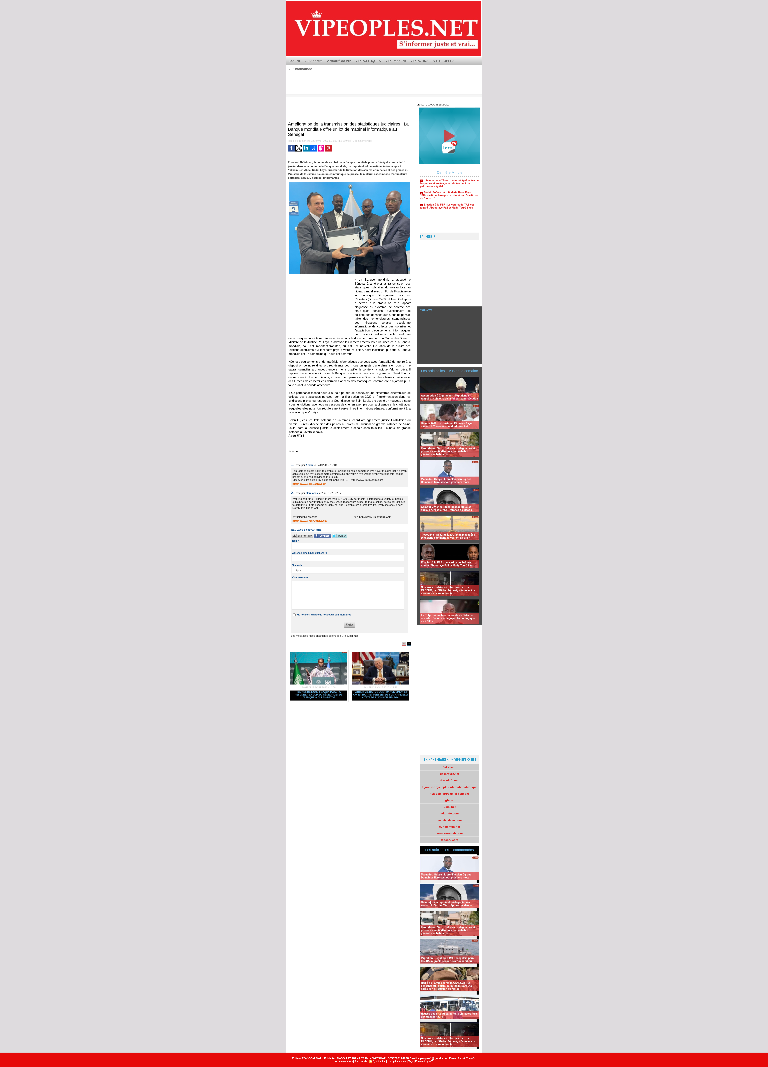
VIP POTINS (420, 61)
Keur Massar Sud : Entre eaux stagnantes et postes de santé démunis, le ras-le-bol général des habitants (448, 451)
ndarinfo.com (449, 813)
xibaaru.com (449, 839)
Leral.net (450, 806)
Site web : (297, 565)
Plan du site (360, 1061)
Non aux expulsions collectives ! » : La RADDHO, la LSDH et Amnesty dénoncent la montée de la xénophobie (448, 590)
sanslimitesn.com (450, 820)
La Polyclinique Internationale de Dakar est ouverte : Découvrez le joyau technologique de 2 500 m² (448, 618)
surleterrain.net (449, 826)
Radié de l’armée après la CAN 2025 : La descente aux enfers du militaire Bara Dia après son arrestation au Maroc (446, 985)
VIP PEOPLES (444, 61)
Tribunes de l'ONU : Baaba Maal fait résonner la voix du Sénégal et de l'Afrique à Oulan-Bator (318, 695)
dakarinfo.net (449, 780)
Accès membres (344, 1061)
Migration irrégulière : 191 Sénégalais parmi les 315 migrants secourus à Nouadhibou (448, 960)
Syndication (379, 1061)
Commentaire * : (301, 577)
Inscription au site (396, 1061)
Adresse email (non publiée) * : (309, 553)
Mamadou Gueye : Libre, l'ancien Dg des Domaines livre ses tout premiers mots (446, 481)
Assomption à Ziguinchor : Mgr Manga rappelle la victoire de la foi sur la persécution (449, 397)
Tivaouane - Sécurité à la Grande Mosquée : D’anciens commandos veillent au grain (448, 536)
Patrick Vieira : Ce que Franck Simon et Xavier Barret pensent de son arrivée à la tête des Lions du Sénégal (380, 695)
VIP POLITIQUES (368, 61)
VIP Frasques (396, 61)
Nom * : (296, 540)
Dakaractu (449, 767)
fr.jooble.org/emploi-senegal (449, 793)
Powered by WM (424, 1061)
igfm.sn (449, 800)
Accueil (294, 61)
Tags (410, 1061)
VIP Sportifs (313, 61)
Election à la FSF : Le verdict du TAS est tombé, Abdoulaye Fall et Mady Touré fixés (447, 564)
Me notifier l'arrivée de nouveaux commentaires (324, 614)
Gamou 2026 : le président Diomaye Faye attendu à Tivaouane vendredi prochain (446, 425)
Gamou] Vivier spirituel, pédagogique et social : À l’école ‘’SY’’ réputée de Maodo (446, 508)
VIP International (300, 69)
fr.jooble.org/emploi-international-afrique (449, 787)
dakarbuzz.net (449, 773)
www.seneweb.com (450, 833)
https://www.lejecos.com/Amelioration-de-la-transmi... (331, 451)
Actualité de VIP (339, 61)
